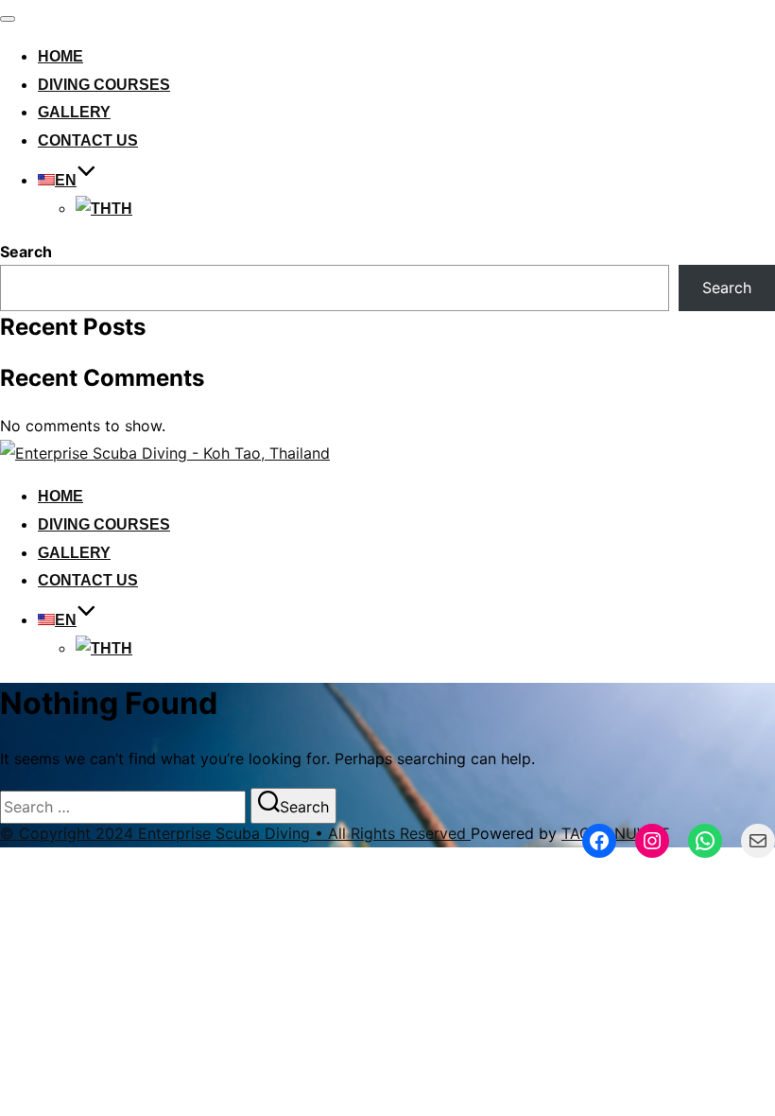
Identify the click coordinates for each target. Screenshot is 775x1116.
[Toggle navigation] (7, 19)
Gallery (74, 112)
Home (60, 56)
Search (26, 251)
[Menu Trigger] (710, 40)
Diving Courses (104, 85)
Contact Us (88, 140)
